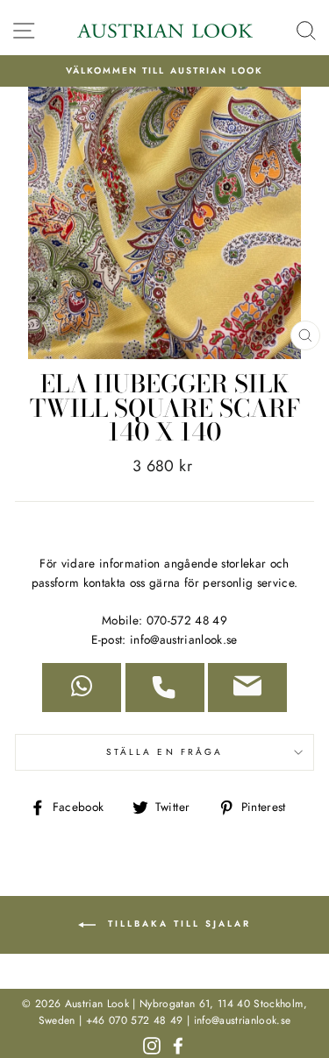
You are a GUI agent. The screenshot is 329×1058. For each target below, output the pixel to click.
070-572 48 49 (187, 620)
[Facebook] (178, 1045)
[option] (164, 71)
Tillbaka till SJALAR (177, 924)
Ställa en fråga (164, 751)
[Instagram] (152, 1045)
